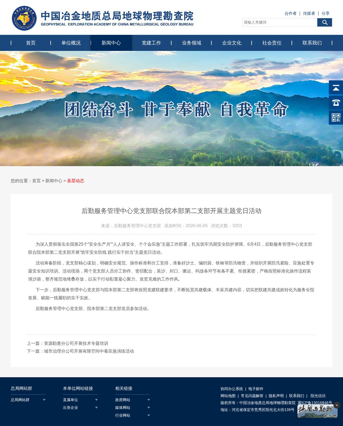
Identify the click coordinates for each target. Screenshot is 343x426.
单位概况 (71, 43)
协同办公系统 (232, 389)
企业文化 (231, 43)
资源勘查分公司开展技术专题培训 (76, 343)
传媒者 (309, 13)
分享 (326, 13)
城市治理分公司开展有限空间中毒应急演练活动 (89, 351)
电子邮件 (255, 389)
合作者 (291, 13)
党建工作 (151, 43)
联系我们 (312, 43)
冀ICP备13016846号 (315, 403)
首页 (31, 43)
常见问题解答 (252, 396)
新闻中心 (111, 43)
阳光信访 (318, 396)
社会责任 (272, 43)
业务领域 (191, 43)
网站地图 (228, 396)
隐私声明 (276, 396)
